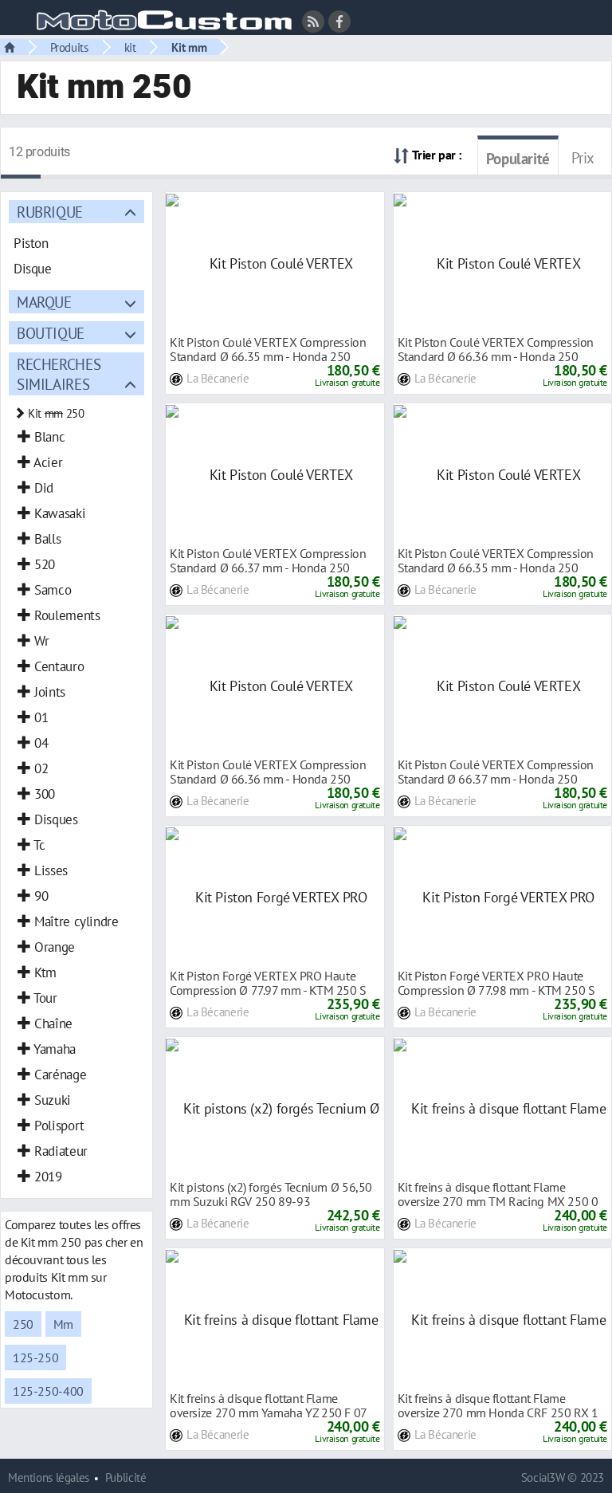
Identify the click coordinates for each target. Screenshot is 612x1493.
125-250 (35, 1357)
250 (23, 1324)
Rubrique (50, 212)
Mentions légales (48, 1477)
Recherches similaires (58, 374)
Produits (69, 47)
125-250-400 (48, 1391)
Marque (44, 302)
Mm (63, 1324)
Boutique (50, 333)
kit (130, 47)
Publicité (126, 1477)
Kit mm (188, 47)
